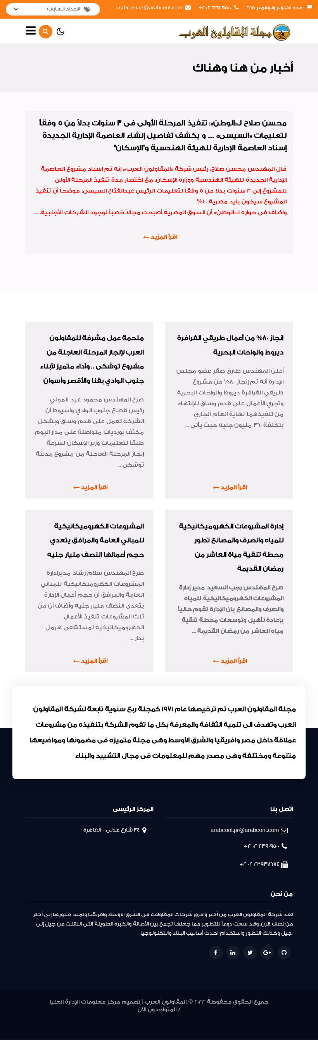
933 (205, 1018)
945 (69, 1018)
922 (79, 1027)
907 (205, 1027)
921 (90, 1027)
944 (80, 1018)
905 (225, 1027)
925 (45, 1027)
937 (158, 1018)
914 (159, 1027)
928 (261, 1018)
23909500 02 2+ (215, 7)
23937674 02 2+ (259, 864)
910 (196, 1027)
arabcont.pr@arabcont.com (149, 7)
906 (215, 1027)
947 (46, 1018)
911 (188, 1027)
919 (109, 1027)
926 (284, 1018)
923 (68, 1027)
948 (34, 1018)
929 (249, 1018)
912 (179, 1027)
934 (194, 1018)
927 (273, 1018)
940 (123, 1018)
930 (238, 1018)
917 (129, 1027)
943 (92, 1018)
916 (139, 1027)
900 (252, 1027)
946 (57, 1018)
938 (146, 1018)
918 (119, 1027)
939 (134, 1018)
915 (149, 1027)
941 (114, 1018)
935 (182, 1018)
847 (262, 1027)
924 (56, 1027)
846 (273, 1027)
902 (235, 1027)
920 (99, 1027)
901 (243, 1027)
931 (228, 1018)
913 (169, 1027)
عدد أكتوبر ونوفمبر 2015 (274, 7)
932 (218, 1018)
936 (170, 1018)
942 (103, 1018)
